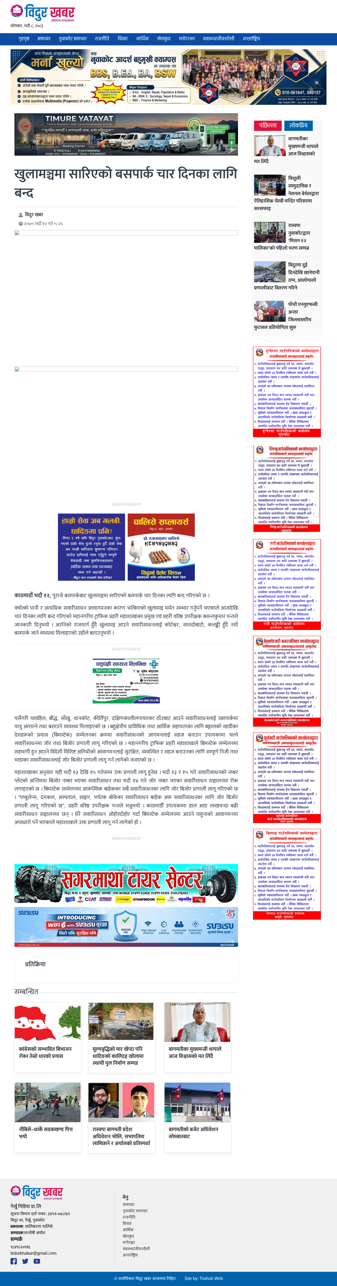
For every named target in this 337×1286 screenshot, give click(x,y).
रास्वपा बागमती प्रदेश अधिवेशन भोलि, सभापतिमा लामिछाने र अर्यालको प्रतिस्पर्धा (121, 1136)
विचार (123, 39)
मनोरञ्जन (187, 39)
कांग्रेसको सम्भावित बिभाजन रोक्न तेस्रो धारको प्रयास (45, 1053)
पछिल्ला (267, 126)
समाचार (44, 39)
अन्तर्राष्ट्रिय (251, 39)
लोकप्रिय (299, 126)
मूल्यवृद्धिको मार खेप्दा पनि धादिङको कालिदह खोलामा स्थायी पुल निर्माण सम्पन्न (118, 1056)
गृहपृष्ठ (24, 39)
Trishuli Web (211, 1278)
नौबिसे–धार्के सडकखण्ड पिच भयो (46, 1133)
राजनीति (102, 39)
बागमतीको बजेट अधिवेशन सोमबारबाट (193, 1133)
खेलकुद (164, 39)
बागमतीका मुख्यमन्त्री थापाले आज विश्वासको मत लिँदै (195, 1053)
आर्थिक (142, 39)
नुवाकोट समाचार (73, 39)
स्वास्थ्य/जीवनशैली (218, 39)
